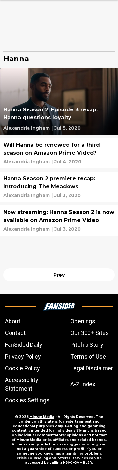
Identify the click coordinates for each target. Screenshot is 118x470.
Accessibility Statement (21, 384)
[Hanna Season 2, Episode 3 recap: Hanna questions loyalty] (59, 101)
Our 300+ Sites (89, 332)
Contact (15, 332)
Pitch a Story (86, 344)
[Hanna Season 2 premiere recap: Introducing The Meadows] (59, 187)
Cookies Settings (27, 400)
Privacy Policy (23, 356)
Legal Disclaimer (91, 368)
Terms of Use (88, 356)
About (12, 321)
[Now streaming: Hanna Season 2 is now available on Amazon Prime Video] (59, 220)
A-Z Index (82, 384)
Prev (59, 275)
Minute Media (42, 417)
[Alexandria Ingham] (26, 128)
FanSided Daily (23, 344)
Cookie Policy (22, 368)
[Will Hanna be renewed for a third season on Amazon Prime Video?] (59, 153)
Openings (82, 321)
